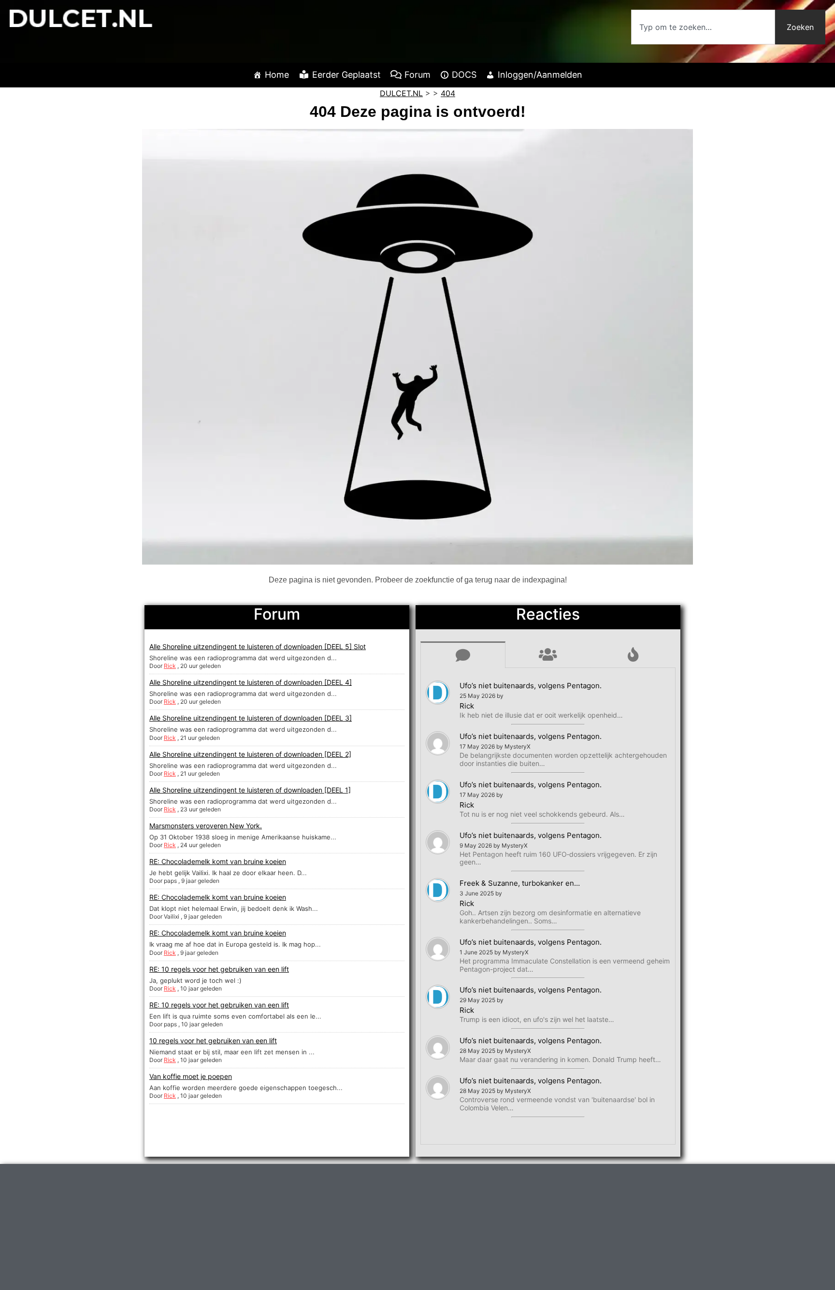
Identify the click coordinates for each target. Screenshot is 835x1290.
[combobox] (703, 27)
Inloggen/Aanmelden (540, 75)
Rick (170, 665)
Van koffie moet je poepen (190, 1076)
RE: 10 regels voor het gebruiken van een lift (219, 969)
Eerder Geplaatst (346, 75)
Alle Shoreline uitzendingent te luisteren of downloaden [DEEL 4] (250, 682)
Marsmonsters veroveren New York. (205, 826)
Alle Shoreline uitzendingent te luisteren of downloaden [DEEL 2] (250, 754)
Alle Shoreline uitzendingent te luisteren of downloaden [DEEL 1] (250, 790)
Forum (417, 75)
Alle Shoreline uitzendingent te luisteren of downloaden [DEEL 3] (250, 718)
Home (277, 75)
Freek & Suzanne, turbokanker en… (520, 883)
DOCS (464, 75)
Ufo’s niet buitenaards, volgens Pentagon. (531, 685)
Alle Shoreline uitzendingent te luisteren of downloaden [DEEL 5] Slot (257, 646)
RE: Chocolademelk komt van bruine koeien (217, 861)
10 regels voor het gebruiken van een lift (213, 1040)
